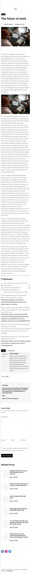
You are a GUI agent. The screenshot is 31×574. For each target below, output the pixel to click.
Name (3, 440)
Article (3, 14)
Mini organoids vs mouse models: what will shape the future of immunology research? (19, 535)
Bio (4, 350)
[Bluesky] (9, 551)
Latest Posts (11, 350)
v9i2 (7, 376)
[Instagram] (6, 551)
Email (13, 440)
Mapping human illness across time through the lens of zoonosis (18, 472)
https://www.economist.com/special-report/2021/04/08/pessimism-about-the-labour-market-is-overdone (14, 302)
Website (23, 440)
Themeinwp (9, 570)
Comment (4, 417)
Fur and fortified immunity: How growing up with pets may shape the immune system (19, 522)
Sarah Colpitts (8, 24)
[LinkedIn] (2, 551)
